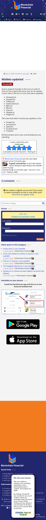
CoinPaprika (40, 517)
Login (41, 14)
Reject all (27, 512)
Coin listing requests (25, 474)
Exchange (27, 14)
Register (44, 14)
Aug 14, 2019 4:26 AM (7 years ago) (17, 74)
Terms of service (37, 493)
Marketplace (22, 14)
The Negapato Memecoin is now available (19, 266)
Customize (19, 512)
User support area (11, 478)
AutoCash (31, 14)
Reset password (10, 235)
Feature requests (10, 476)
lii (14, 170)
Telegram (39, 501)
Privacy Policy (9, 495)
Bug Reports (9, 474)
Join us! (23, 215)
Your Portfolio (12, 14)
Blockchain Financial (13, 159)
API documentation (11, 480)
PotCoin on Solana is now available (16, 261)
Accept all (23, 514)
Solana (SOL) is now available (14, 249)
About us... (8, 499)
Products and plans (11, 488)
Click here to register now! (23, 194)
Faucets (38, 19)
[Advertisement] (23, 45)
